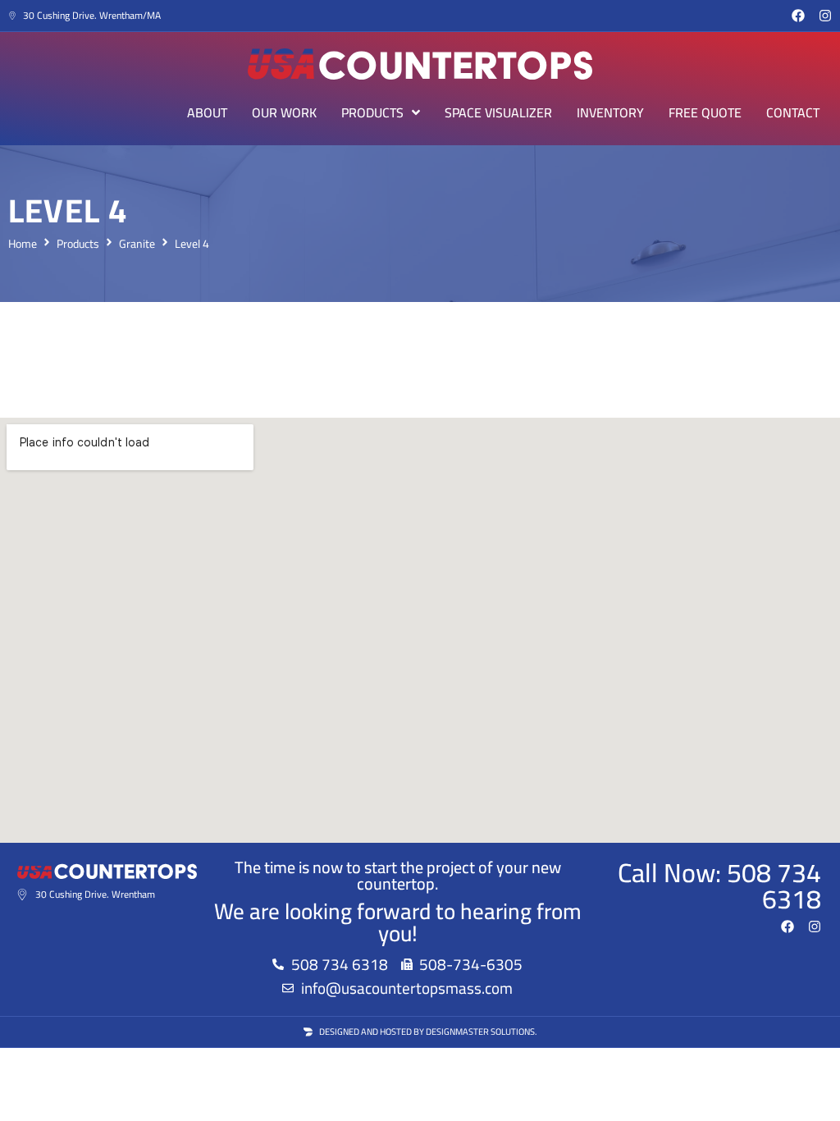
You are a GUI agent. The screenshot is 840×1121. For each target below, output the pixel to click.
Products (78, 244)
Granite (137, 244)
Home (22, 244)
